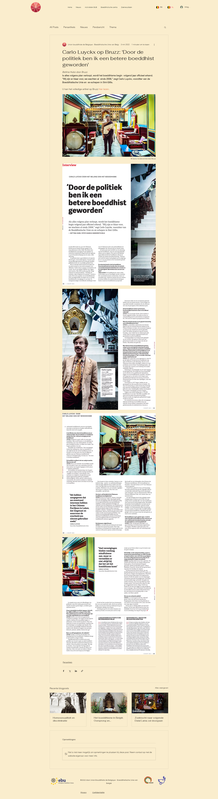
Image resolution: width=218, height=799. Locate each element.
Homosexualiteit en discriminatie (64, 719)
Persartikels (69, 27)
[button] (165, 27)
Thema (112, 27)
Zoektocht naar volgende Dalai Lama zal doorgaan (149, 719)
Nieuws (84, 27)
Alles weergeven (161, 688)
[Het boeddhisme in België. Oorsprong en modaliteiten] (109, 703)
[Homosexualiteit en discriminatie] (68, 703)
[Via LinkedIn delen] (76, 671)
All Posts (54, 27)
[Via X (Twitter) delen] (70, 671)
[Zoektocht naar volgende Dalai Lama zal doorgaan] (150, 703)
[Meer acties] (154, 44)
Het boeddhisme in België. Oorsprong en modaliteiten (108, 719)
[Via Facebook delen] (63, 671)
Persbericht (98, 27)
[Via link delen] (82, 671)
